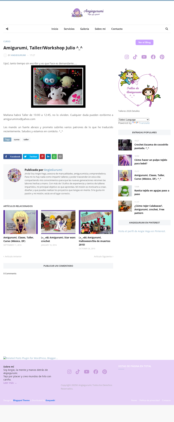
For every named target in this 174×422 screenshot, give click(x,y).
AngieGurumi (18, 55)
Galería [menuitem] (84, 28)
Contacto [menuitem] (117, 28)
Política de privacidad (150, 400)
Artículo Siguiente (103, 256)
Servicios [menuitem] (69, 28)
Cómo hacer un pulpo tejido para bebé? (150, 161)
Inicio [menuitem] (54, 28)
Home (134, 400)
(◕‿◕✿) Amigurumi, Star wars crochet (58, 239)
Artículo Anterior (13, 256)
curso (6, 41)
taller (26, 139)
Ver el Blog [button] (144, 42)
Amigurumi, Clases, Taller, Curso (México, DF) (18, 239)
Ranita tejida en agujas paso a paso (151, 192)
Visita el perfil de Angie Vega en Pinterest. (142, 231)
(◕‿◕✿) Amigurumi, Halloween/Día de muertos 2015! (94, 241)
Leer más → (10, 382)
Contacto (166, 400)
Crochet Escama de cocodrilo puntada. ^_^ (151, 146)
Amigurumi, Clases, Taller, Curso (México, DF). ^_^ (149, 177)
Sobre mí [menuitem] (100, 28)
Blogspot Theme (21, 400)
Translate (144, 123)
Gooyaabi (50, 400)
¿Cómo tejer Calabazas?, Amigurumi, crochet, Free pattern (149, 209)
